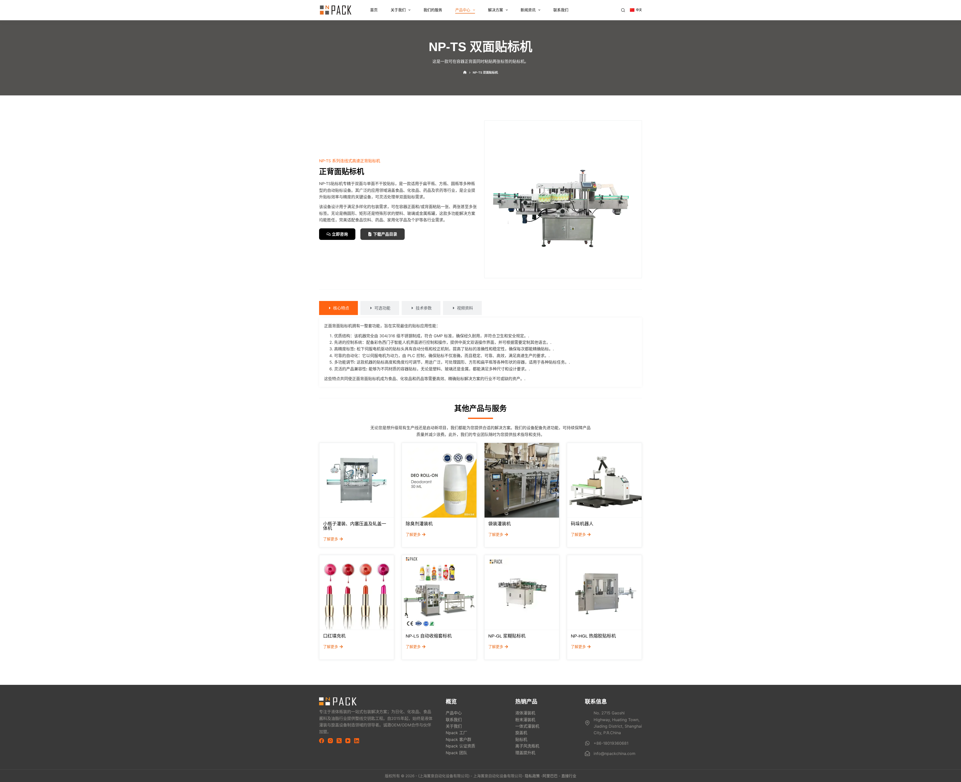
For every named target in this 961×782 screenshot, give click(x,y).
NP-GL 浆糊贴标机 (507, 636)
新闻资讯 (528, 10)
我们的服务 (432, 10)
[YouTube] (347, 740)
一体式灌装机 (527, 726)
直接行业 (568, 775)
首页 (374, 10)
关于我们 (398, 10)
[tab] (338, 308)
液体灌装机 (525, 712)
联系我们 (560, 10)
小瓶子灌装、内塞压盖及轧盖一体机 (354, 526)
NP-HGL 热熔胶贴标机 (593, 636)
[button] (636, 10)
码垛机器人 (582, 523)
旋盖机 (521, 732)
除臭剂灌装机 (419, 523)
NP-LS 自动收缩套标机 (429, 636)
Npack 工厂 (456, 732)
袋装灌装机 (499, 523)
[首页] (465, 72)
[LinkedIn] (356, 740)
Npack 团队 (456, 752)
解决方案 (495, 10)
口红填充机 (334, 636)
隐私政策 (532, 775)
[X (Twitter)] (339, 740)
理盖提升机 (525, 752)
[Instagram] (330, 740)
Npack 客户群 (458, 739)
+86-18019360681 (611, 743)
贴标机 (521, 739)
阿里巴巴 (550, 775)
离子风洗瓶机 (527, 745)
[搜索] (623, 10)
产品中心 (462, 10)
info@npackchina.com (614, 753)
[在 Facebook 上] (321, 740)
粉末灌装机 (525, 719)
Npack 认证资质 (460, 745)
